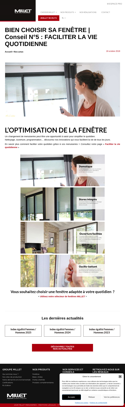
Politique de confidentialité (98, 403)
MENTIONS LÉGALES (47, 405)
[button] (120, 376)
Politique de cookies (81, 403)
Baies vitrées (37, 377)
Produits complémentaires (43, 383)
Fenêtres (35, 374)
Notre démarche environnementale (16, 380)
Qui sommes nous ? (10, 374)
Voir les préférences (112, 397)
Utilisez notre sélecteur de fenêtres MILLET (62, 296)
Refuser (92, 397)
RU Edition (6, 385)
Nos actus (18, 52)
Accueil (8, 52)
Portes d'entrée (38, 380)
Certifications (7, 383)
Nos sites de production (12, 377)
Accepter (71, 397)
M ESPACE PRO (114, 4)
